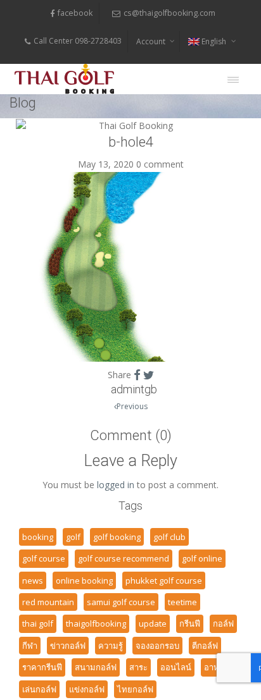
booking (37, 537)
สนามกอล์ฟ (96, 667)
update (153, 623)
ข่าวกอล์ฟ (68, 645)
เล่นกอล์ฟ (39, 689)
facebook (75, 13)
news (32, 580)
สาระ (138, 667)
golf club (169, 537)
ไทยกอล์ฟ (135, 689)
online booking (84, 580)
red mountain (48, 602)
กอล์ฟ (223, 623)
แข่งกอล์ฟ (87, 689)
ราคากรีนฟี (42, 667)
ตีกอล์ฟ (205, 645)
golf (73, 537)
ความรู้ (110, 645)
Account (150, 41)
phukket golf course (163, 580)
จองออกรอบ (157, 645)
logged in (115, 485)
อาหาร (216, 667)
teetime (182, 602)
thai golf (37, 623)
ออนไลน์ (175, 667)
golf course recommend (123, 558)
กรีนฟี (189, 623)
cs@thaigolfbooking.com (169, 13)
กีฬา (29, 645)
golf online (202, 558)
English (213, 41)
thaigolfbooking (96, 623)
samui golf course (121, 602)
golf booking (117, 537)
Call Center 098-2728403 (78, 40)
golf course (43, 558)
